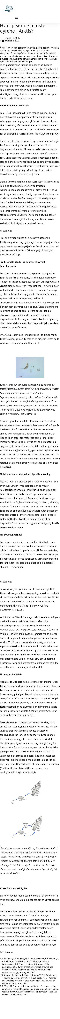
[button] (16, 17)
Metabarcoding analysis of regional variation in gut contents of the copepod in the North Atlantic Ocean (31, 989)
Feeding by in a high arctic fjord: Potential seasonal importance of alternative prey (29, 979)
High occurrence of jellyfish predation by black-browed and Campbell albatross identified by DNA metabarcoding (27, 967)
